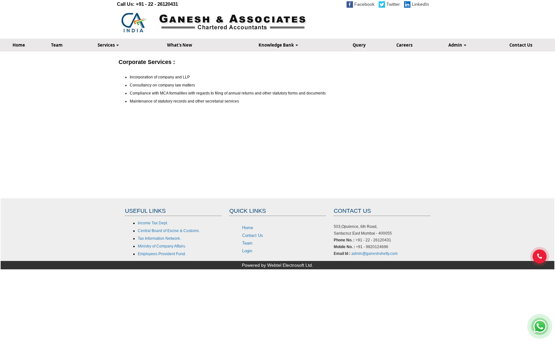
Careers (404, 45)
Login (247, 250)
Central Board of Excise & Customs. (169, 231)
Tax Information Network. (159, 238)
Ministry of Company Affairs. (162, 246)
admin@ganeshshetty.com (374, 253)
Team (57, 45)
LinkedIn (419, 4)
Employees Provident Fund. (162, 254)
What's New (179, 45)
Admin (455, 45)
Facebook (363, 4)
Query (359, 45)
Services (107, 45)
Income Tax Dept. (153, 223)
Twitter (392, 4)
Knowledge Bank (277, 45)
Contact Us (252, 235)
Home (247, 227)
